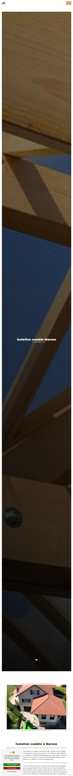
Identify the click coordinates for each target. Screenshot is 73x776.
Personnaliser (11, 771)
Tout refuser (12, 768)
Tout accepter (12, 764)
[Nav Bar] (68, 3)
